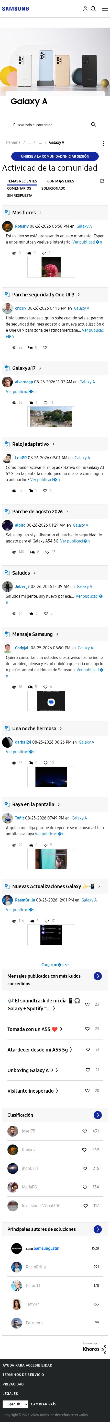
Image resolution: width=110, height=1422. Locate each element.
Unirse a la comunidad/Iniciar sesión (55, 156)
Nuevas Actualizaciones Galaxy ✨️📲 (53, 886)
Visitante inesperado (31, 1091)
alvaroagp (24, 381)
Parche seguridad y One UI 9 (43, 295)
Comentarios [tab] (19, 188)
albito (20, 525)
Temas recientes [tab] (22, 181)
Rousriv (22, 226)
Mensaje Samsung (32, 634)
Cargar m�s (52, 964)
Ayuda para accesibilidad (27, 1365)
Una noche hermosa (34, 728)
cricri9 (21, 308)
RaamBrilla (25, 900)
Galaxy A (84, 226)
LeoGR (21, 457)
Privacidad (13, 1384)
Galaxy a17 (24, 368)
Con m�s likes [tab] (60, 181)
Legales (10, 1394)
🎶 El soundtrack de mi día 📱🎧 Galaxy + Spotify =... (43, 1005)
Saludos (21, 573)
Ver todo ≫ (55, 976)
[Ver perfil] (7, 226)
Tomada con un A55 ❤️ (33, 1029)
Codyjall (22, 647)
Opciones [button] (94, 143)
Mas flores (24, 213)
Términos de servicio (23, 1375)
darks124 (23, 742)
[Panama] (15, 8)
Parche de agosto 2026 (37, 511)
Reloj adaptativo (30, 444)
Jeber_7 (22, 586)
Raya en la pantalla (33, 804)
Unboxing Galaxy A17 (30, 1070)
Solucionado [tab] (53, 188)
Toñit (19, 818)
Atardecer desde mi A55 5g (38, 1050)
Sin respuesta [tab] (19, 195)
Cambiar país (43, 1404)
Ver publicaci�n (87, 242)
